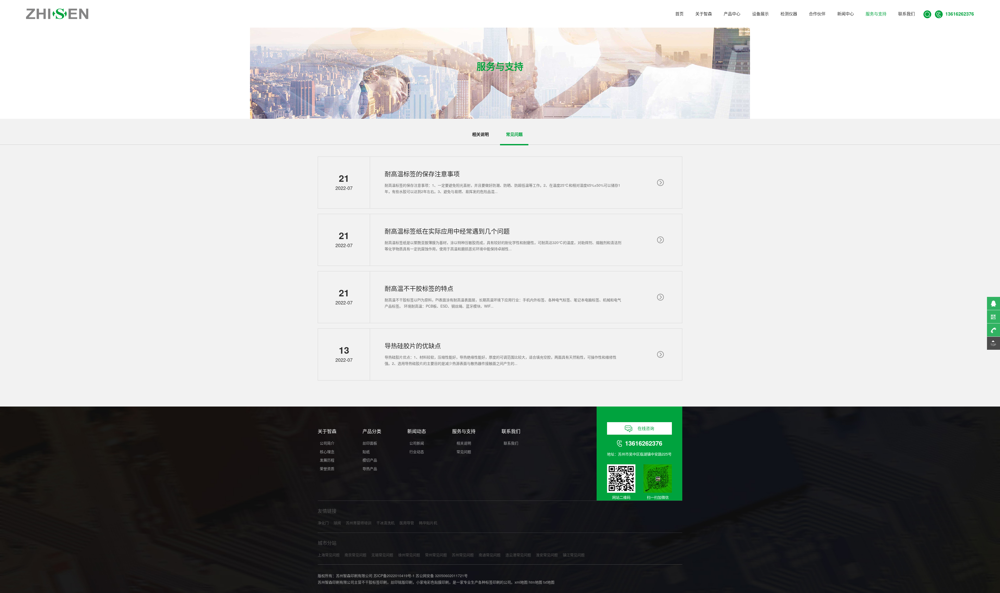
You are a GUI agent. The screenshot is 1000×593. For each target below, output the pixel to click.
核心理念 (327, 451)
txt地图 (548, 582)
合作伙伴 (817, 14)
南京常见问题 (355, 554)
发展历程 (327, 460)
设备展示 (760, 14)
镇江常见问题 (574, 554)
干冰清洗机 (385, 522)
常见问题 (464, 451)
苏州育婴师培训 (358, 522)
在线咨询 (646, 428)
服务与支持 (876, 14)
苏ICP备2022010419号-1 (394, 575)
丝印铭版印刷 (402, 582)
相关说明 (464, 443)
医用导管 (406, 522)
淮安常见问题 (547, 554)
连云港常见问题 (518, 554)
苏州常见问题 (463, 554)
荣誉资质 (327, 468)
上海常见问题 (329, 554)
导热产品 (369, 468)
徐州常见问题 (409, 554)
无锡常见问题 (382, 554)
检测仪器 (788, 14)
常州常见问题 (436, 554)
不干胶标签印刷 (374, 582)
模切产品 (369, 460)
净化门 (323, 522)
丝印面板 (369, 443)
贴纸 (366, 451)
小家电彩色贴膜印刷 (432, 582)
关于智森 (703, 14)
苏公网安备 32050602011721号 (442, 575)
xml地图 (521, 582)
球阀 (337, 522)
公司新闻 (416, 443)
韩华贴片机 (428, 522)
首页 (679, 14)
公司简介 (327, 443)
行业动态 (416, 451)
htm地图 (535, 582)
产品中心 (732, 14)
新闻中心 (845, 14)
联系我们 (906, 14)
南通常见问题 (490, 554)
